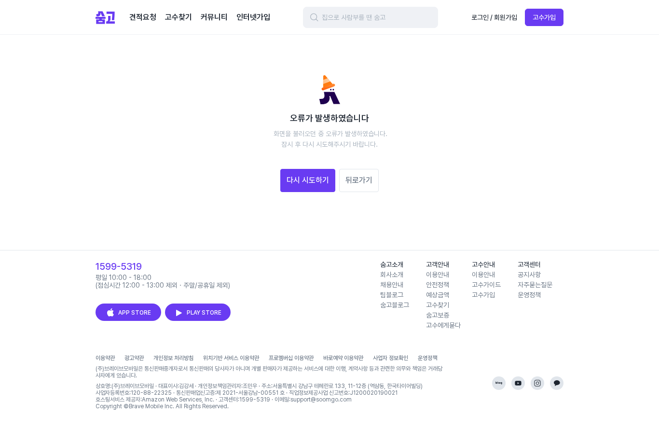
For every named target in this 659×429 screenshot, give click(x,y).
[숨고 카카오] (556, 383)
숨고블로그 (394, 305)
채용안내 (391, 285)
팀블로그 (391, 295)
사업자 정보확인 (390, 358)
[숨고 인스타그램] (537, 383)
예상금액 (437, 295)
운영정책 (529, 295)
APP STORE (134, 312)
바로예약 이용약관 (343, 358)
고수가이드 (486, 285)
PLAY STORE (204, 312)
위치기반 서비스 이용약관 (231, 358)
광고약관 (134, 358)
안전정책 (437, 285)
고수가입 (544, 17)
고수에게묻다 (443, 325)
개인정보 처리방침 (173, 358)
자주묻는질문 (535, 285)
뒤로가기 (358, 180)
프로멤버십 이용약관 (291, 358)
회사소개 (391, 274)
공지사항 (529, 274)
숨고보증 (437, 315)
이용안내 (437, 274)
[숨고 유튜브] (518, 383)
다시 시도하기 (308, 180)
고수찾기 (437, 305)
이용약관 (105, 358)
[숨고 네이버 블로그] (499, 383)
